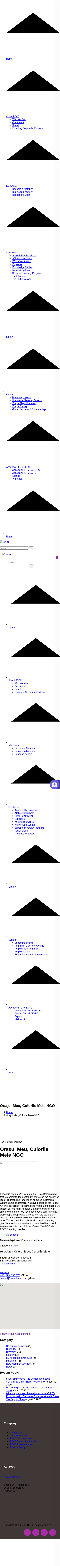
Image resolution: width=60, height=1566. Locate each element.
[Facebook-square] (27, 1532)
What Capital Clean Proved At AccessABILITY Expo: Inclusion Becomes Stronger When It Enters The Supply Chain (32, 1396)
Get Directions (7, 1263)
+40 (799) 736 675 (10, 1275)
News (9, 1366)
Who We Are (19, 119)
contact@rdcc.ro (12, 1477)
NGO (15, 1245)
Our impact (18, 122)
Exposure (17, 264)
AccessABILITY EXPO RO (26, 469)
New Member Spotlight (18, 1363)
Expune (16, 475)
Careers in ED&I (18, 1435)
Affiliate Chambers (22, 258)
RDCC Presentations (21, 1444)
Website (4, 1272)
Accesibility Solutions (24, 255)
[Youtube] (52, 1532)
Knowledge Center (22, 267)
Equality (10, 1354)
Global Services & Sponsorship (29, 409)
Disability (11, 1349)
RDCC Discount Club (21, 1438)
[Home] (6, 554)
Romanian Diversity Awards (27, 400)
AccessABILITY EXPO (24, 472)
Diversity (11, 1351)
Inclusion (11, 1360)
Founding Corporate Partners (27, 128)
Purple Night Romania (24, 403)
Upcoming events (21, 397)
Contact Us (16, 1432)
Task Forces (19, 276)
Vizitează (17, 478)
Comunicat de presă (17, 1346)
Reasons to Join (21, 194)
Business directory (22, 191)
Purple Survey (19, 406)
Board (15, 125)
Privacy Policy (17, 1447)
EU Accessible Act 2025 (19, 1357)
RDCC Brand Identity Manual (25, 1441)
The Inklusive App (22, 279)
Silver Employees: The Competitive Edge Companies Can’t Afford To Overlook (28, 1380)
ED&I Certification (21, 261)
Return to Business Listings (15, 1333)
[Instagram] (44, 1532)
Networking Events (22, 270)
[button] (30, 1304)
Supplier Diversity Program (26, 273)
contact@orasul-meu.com (13, 1278)
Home (9, 1112)
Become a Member (22, 188)
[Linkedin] (35, 1532)
